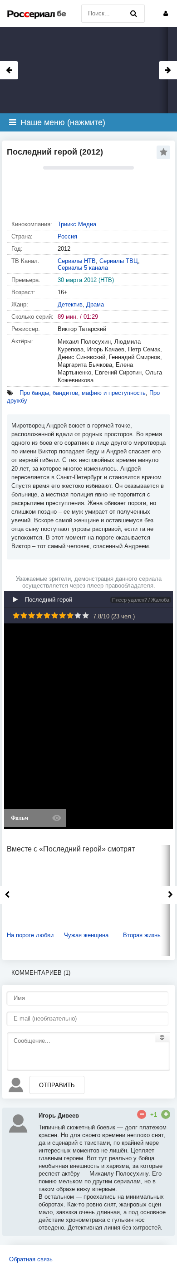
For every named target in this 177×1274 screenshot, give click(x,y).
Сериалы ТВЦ (118, 261)
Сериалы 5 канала (83, 267)
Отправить (57, 1085)
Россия (67, 236)
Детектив (70, 304)
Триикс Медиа (77, 224)
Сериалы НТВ (77, 261)
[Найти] (133, 14)
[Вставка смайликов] (162, 1037)
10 (85, 615)
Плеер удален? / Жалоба (140, 600)
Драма (95, 304)
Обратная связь (31, 1259)
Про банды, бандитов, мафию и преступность (83, 392)
